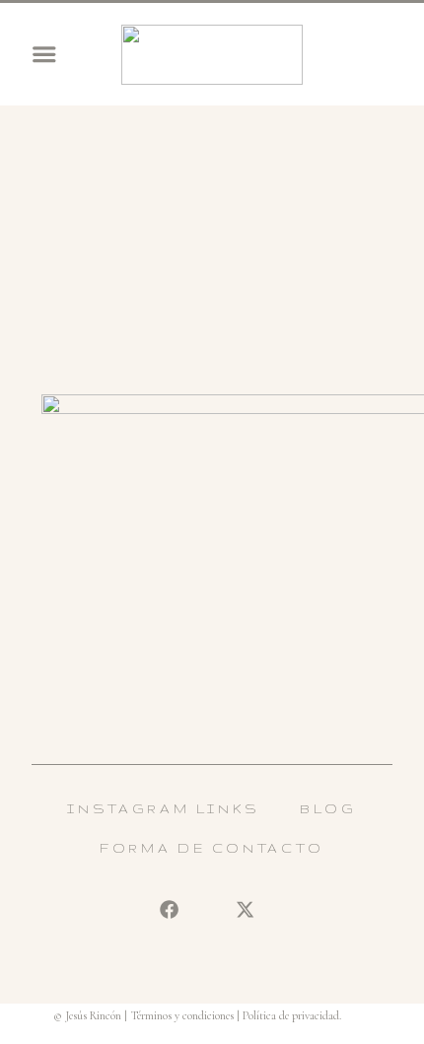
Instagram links (163, 808)
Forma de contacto (212, 848)
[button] (44, 54)
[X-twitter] (244, 910)
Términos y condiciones (182, 1015)
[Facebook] (168, 910)
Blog (328, 808)
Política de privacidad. (292, 1015)
